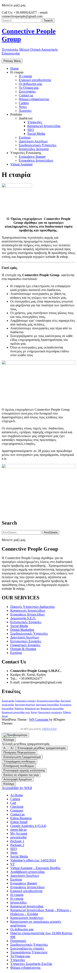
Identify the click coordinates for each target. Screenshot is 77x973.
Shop (13, 852)
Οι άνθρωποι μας (22, 929)
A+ (12, 748)
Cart (13, 803)
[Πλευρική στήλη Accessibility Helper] (15, 735)
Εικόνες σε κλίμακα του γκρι (21, 774)
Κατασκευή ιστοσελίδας (52, 708)
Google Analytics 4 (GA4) (28, 826)
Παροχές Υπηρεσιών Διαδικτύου (32, 606)
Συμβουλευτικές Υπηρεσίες (29, 633)
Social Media (19, 626)
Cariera (15, 799)
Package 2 (17, 845)
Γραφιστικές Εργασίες (25, 645)
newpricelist (18, 837)
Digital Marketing (22, 629)
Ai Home (16, 795)
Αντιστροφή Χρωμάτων (17, 779)
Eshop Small (18, 822)
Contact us (17, 814)
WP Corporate (39, 719)
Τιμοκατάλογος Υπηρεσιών (28, 952)
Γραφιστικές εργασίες (25, 701)
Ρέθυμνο (67, 712)
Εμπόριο (16, 652)
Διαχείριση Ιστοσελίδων (47, 704)
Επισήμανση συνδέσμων (18, 766)
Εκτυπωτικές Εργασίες (25, 622)
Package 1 (17, 841)
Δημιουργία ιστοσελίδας (48, 701)
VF (12, 864)
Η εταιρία (16, 895)
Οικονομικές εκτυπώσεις (50, 712)
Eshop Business (21, 818)
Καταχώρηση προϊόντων (26, 918)
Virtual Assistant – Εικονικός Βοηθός (35, 868)
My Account (18, 833)
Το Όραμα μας (20, 956)
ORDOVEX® (49, 729)
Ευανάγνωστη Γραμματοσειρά (22, 757)
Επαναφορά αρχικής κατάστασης (24, 770)
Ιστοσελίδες (18, 902)
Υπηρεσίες (17, 960)
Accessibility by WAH (17, 788)
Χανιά (5, 716)
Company (17, 810)
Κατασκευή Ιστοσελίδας (26, 906)
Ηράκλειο (19, 708)
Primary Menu (12, 61)
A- (4, 748)
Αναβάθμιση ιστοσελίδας (27, 872)
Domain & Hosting (23, 649)
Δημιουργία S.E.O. (23, 618)
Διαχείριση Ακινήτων (24, 637)
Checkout (16, 806)
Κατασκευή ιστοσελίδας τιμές (16, 712)
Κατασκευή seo (32, 708)
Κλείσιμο (8, 739)
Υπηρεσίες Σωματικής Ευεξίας (31, 964)
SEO (13, 849)
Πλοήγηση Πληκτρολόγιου (19, 752)
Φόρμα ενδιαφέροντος (25, 967)
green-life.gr (18, 829)
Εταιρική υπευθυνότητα (26, 891)
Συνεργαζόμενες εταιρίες (27, 948)
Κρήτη (34, 712)
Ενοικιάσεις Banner (23, 883)
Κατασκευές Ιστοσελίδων (27, 610)
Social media (8, 701)
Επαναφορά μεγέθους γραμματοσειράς (42, 748)
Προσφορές (18, 941)
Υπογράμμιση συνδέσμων (19, 761)
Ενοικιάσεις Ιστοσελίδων (27, 614)
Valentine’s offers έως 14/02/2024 (33, 860)
